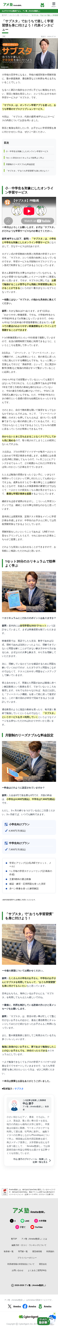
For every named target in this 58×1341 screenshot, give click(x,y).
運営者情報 (37, 1251)
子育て (23, 1227)
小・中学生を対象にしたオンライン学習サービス (27, 151)
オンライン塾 (14, 15)
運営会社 (43, 1263)
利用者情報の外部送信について (20, 1263)
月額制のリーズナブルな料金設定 (20, 164)
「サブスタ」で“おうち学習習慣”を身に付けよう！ (28, 170)
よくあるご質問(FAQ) (37, 1270)
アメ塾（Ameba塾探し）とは (34, 1238)
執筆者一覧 (9, 1251)
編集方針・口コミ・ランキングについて (29, 1245)
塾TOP (4, 15)
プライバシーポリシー (27, 1257)
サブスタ (24, 15)
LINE (27, 1220)
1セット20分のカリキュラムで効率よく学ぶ (25, 157)
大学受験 (42, 1220)
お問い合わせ (17, 1270)
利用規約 (50, 1251)
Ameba (17, 1306)
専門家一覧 (23, 1251)
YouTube (39, 1227)
